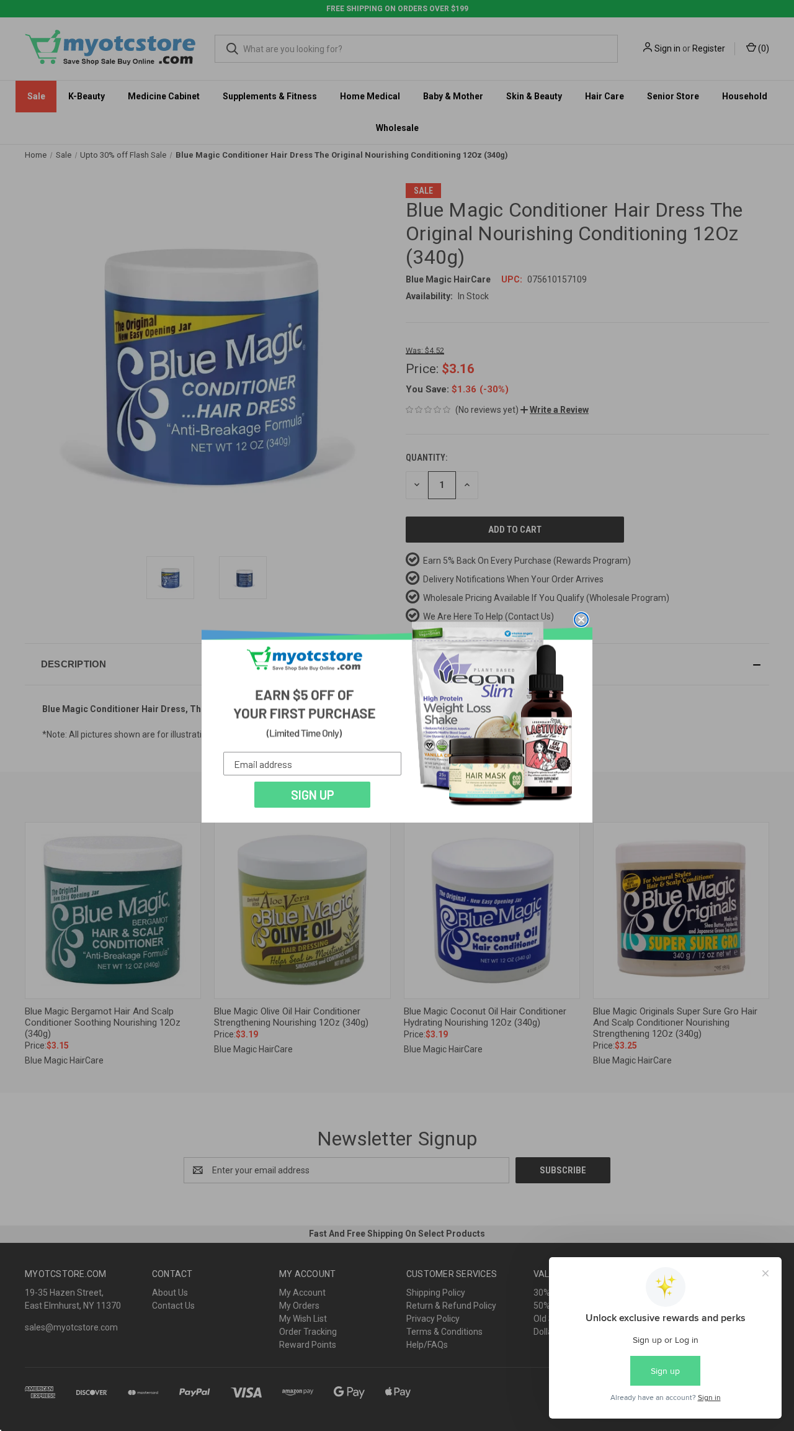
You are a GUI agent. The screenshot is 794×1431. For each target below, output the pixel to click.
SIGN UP (312, 794)
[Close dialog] (581, 619)
